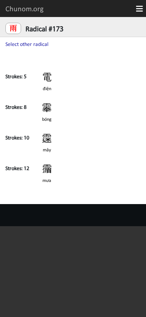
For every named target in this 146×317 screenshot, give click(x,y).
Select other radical (27, 44)
